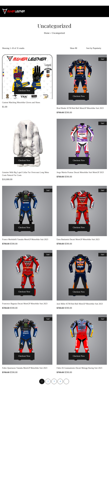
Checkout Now (24, 91)
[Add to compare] (44, 95)
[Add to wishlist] (38, 95)
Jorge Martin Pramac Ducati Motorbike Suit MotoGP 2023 (80, 172)
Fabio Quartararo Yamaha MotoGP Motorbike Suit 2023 (24, 368)
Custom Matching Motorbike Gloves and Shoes (21, 102)
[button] (10, 95)
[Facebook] (48, 478)
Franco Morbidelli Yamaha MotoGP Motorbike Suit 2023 (25, 239)
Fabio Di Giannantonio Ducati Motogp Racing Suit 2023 (79, 368)
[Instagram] (54, 478)
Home (47, 33)
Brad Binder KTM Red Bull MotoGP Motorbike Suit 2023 (80, 108)
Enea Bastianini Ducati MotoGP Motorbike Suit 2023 (78, 239)
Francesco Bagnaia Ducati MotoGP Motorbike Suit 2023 (24, 304)
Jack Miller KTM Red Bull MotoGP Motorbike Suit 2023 (80, 304)
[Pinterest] (61, 478)
